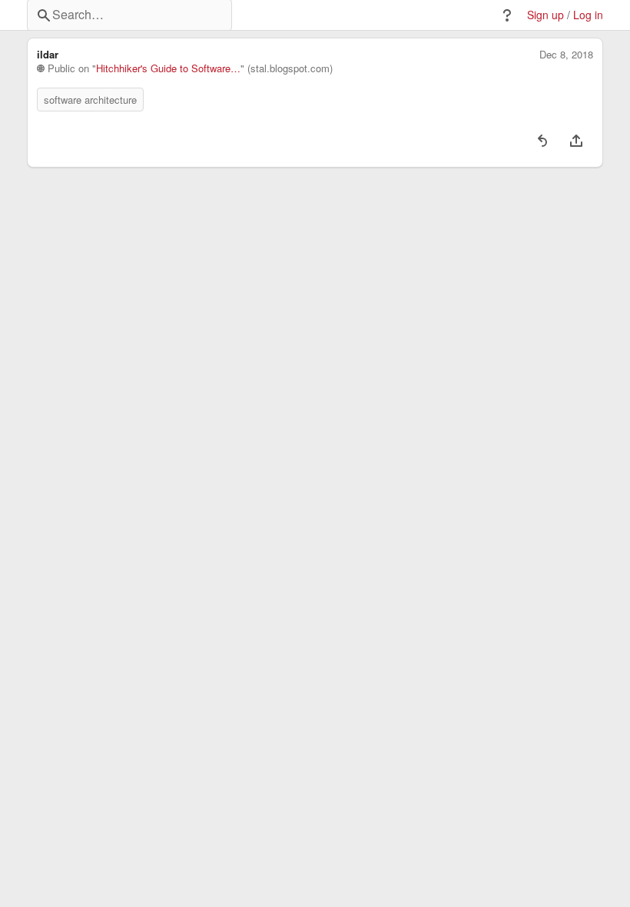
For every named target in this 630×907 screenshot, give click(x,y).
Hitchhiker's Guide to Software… (168, 68)
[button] (507, 15)
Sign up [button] (545, 15)
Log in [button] (588, 15)
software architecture (90, 100)
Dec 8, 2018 (566, 54)
